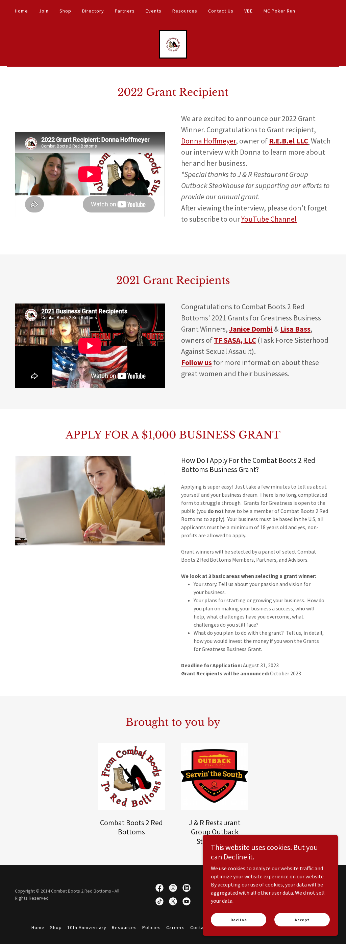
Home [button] (38, 927)
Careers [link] (175, 927)
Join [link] (44, 11)
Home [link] (21, 11)
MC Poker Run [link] (279, 11)
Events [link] (154, 11)
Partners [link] (125, 11)
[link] (173, 43)
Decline (238, 919)
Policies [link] (151, 927)
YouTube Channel (269, 219)
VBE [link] (248, 11)
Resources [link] (184, 11)
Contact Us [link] (220, 11)
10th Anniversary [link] (86, 927)
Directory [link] (93, 11)
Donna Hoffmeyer (208, 140)
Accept (302, 919)
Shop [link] (65, 11)
